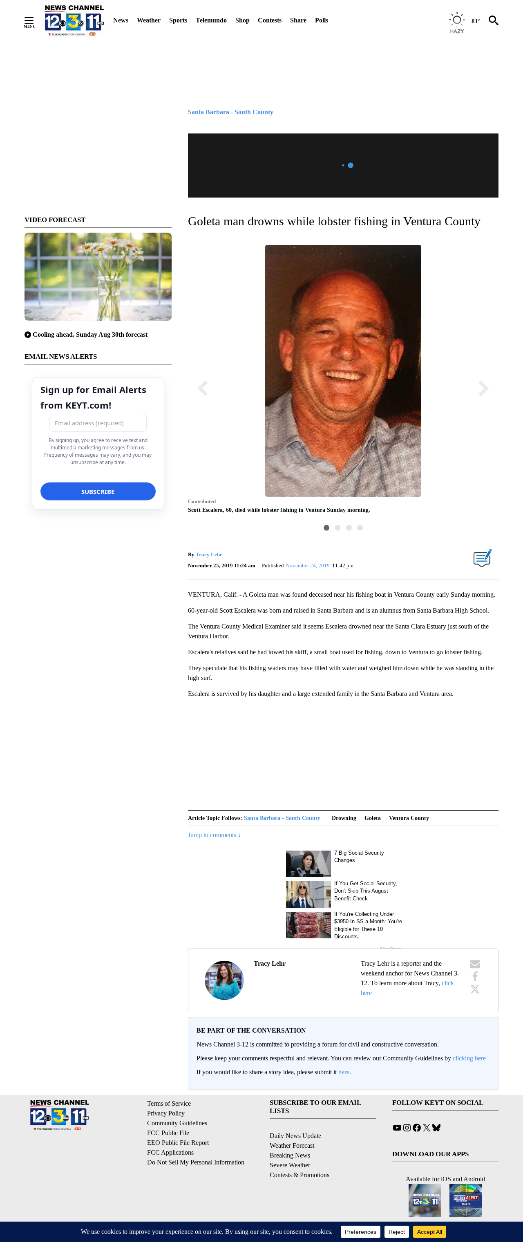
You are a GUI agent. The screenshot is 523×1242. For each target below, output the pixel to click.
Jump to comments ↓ (214, 834)
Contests (270, 20)
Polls (321, 20)
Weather (149, 20)
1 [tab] (326, 528)
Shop (242, 20)
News (120, 20)
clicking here (469, 1058)
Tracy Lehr (209, 554)
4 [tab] (360, 528)
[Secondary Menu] (35, 20)
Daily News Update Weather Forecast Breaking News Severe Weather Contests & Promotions (299, 1155)
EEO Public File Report (178, 1142)
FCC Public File (168, 1132)
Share (298, 20)
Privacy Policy (166, 1113)
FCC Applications (170, 1152)
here (343, 1072)
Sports (178, 20)
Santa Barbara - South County (282, 818)
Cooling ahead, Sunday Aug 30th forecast (90, 334)
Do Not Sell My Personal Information (195, 1162)
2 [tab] (337, 528)
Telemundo (211, 20)
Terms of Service (169, 1103)
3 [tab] (349, 528)
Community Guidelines (177, 1123)
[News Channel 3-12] (74, 20)
